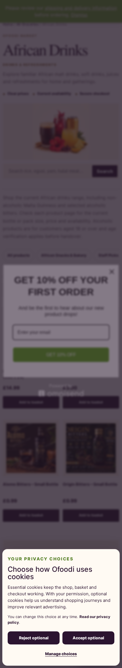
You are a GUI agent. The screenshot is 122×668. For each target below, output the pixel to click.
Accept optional (88, 637)
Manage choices (61, 653)
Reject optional (34, 637)
